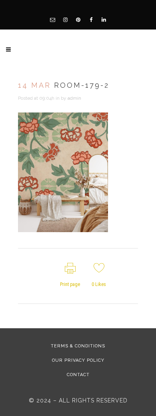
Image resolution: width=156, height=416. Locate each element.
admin (74, 98)
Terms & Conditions (78, 346)
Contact (78, 374)
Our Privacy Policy (78, 360)
